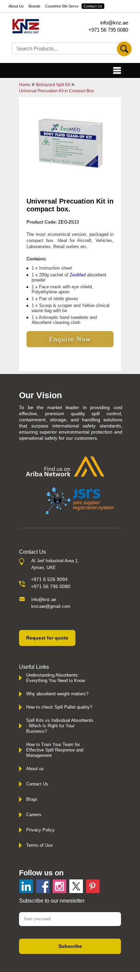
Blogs (31, 799)
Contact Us (93, 6)
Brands (34, 6)
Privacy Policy (40, 829)
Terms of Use (39, 845)
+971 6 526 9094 (49, 579)
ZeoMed (78, 274)
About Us (16, 6)
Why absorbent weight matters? (57, 693)
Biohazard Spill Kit (53, 84)
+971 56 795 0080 (108, 30)
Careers (33, 814)
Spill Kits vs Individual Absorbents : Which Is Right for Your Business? (59, 726)
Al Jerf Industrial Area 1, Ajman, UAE (55, 564)
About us (35, 768)
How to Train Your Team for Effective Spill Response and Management (54, 750)
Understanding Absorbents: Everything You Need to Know (55, 678)
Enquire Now (70, 339)
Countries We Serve (61, 6)
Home (24, 84)
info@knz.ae (114, 23)
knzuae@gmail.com (50, 606)
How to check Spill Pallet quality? (59, 707)
